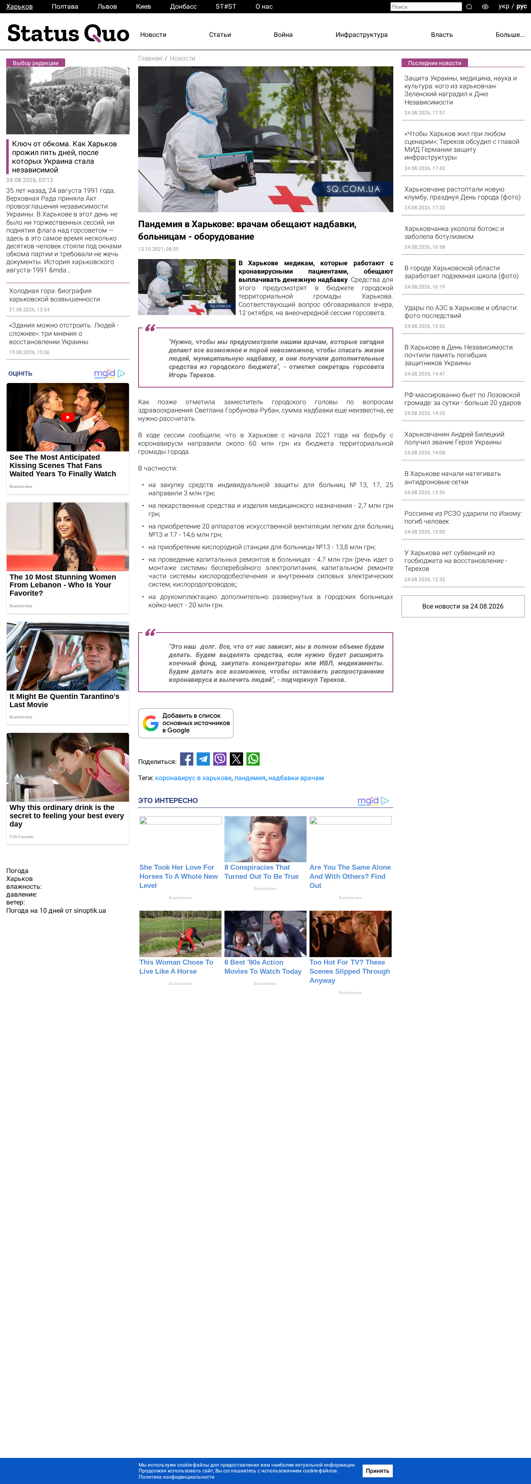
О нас (264, 6)
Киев (143, 6)
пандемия (250, 778)
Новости (153, 35)
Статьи (220, 35)
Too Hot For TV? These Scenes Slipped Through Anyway (349, 971)
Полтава (65, 6)
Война (283, 35)
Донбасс (183, 6)
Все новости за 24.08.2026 (463, 606)
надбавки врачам (296, 778)
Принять (378, 1470)
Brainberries (180, 897)
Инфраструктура (362, 35)
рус (521, 6)
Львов (107, 6)
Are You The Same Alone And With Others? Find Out (350, 876)
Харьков (19, 6)
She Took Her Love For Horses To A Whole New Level (178, 876)
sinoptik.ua (90, 910)
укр (504, 6)
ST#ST (226, 6)
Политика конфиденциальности (176, 1477)
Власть (442, 35)
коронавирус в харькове (193, 778)
